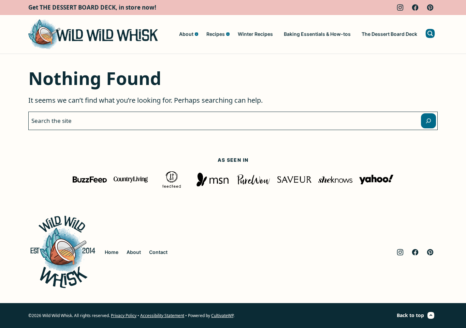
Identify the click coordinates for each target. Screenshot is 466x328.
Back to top (410, 315)
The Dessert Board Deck (389, 34)
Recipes (215, 34)
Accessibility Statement (162, 315)
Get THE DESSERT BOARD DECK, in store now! (92, 7)
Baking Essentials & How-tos (317, 34)
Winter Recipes (255, 34)
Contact (158, 252)
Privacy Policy (123, 315)
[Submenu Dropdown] (196, 34)
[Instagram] (400, 7)
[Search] (430, 33)
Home (111, 252)
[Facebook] (415, 7)
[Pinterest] (430, 7)
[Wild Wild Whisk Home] (93, 34)
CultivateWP (222, 315)
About (186, 34)
